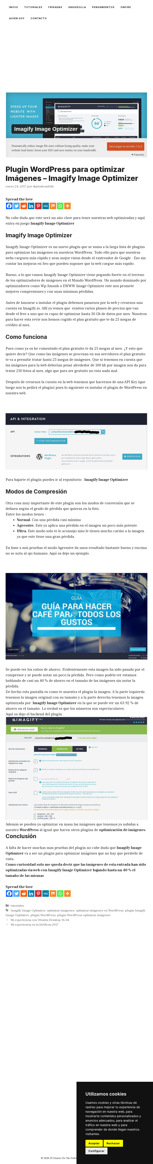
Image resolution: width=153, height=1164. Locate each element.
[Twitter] (16, 206)
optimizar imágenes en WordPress (100, 910)
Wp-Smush (50, 286)
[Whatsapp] (60, 206)
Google (125, 258)
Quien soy (17, 18)
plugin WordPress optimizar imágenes (83, 915)
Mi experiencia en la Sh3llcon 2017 (35, 925)
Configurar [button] (96, 1150)
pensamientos (103, 7)
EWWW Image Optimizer (83, 286)
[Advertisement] (76, 51)
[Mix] (53, 206)
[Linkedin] (31, 206)
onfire (126, 7)
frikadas (55, 7)
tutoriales (33, 7)
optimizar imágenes (60, 910)
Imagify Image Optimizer (106, 479)
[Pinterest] (38, 206)
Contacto (39, 18)
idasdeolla (77, 7)
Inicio (13, 7)
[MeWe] (45, 206)
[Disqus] (76, 998)
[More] (67, 206)
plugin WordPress (43, 915)
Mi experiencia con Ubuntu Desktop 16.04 (40, 920)
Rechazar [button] (113, 1143)
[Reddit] (24, 206)
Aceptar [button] (94, 1143)
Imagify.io (31, 308)
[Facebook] (9, 206)
